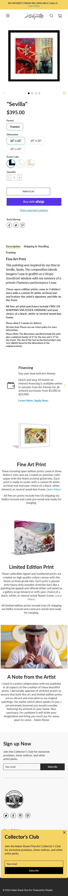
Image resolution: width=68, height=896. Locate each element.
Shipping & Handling (36, 246)
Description (13, 246)
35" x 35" (15, 149)
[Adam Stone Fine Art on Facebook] (13, 816)
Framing (11, 252)
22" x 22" (15, 140)
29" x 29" (36, 140)
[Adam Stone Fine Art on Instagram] (20, 816)
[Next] (64, 385)
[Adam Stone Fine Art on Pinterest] (27, 816)
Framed (15, 126)
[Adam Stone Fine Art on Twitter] (6, 816)
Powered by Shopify (43, 890)
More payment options (34, 210)
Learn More (34, 6)
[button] (28, 191)
